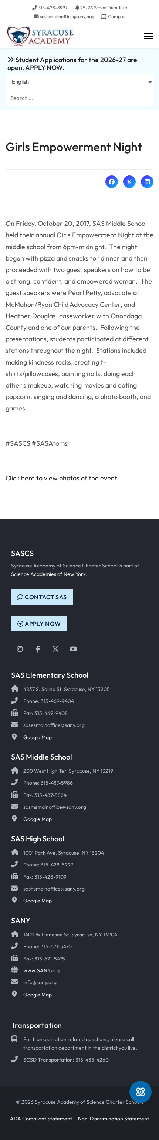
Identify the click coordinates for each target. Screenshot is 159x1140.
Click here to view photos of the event (61, 478)
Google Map (37, 737)
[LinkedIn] (147, 181)
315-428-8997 (53, 7)
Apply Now (42, 623)
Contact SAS (45, 597)
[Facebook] (111, 181)
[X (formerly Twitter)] (129, 181)
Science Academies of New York (48, 574)
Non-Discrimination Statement (113, 1118)
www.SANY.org (41, 970)
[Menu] (148, 36)
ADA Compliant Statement (41, 1118)
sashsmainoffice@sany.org (67, 16)
